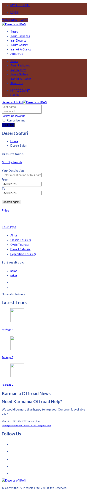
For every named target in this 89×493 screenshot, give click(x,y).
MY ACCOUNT (20, 5)
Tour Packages (20, 36)
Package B (7, 357)
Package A (7, 329)
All (13, 235)
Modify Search (12, 162)
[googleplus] (12, 443)
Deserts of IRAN (12, 102)
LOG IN (8, 125)
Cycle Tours (19, 244)
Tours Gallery (19, 45)
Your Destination (13, 170)
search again (11, 202)
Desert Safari (20, 249)
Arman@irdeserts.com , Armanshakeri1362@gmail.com (26, 425)
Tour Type (9, 227)
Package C (7, 384)
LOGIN (14, 12)
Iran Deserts (18, 40)
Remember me (15, 120)
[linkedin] (13, 458)
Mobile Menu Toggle (15, 20)
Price (5, 210)
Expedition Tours (23, 254)
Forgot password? (13, 116)
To (3, 188)
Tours (14, 31)
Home (14, 141)
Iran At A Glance (20, 49)
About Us (16, 53)
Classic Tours (20, 240)
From (5, 179)
